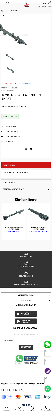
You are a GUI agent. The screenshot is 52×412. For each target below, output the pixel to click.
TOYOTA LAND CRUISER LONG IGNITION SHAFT (13, 228)
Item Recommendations (13, 189)
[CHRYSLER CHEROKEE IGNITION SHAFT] (39, 215)
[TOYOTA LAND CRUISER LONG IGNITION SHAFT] (14, 215)
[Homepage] (4, 10)
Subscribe (26, 347)
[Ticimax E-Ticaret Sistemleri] (26, 405)
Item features (9, 165)
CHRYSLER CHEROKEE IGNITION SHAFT (38, 228)
